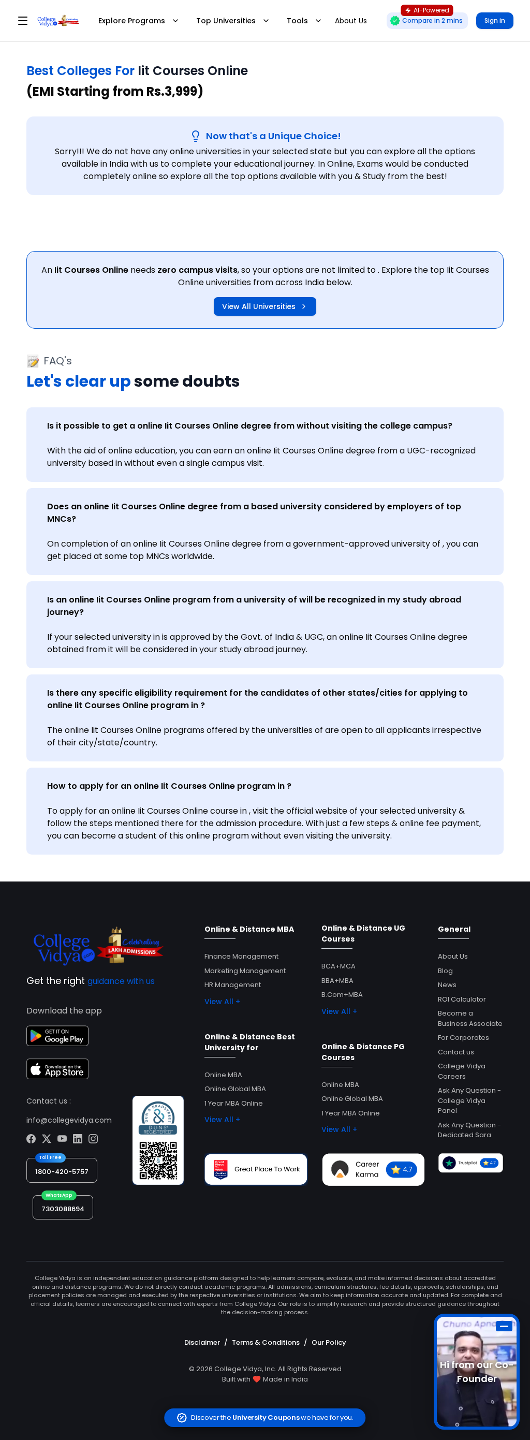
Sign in (494, 20)
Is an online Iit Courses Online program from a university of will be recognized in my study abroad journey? (254, 606)
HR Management (232, 985)
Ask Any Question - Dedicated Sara (469, 1130)
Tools (297, 21)
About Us (453, 956)
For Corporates (463, 1037)
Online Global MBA (235, 1089)
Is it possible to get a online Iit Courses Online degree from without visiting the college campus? (249, 426)
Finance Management (241, 956)
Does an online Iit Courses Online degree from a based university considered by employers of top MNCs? (254, 513)
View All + (222, 1001)
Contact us (456, 1052)
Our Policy (329, 1342)
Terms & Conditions (266, 1342)
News (447, 985)
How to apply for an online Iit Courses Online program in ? (169, 786)
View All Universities (259, 306)
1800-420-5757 (62, 1172)
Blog (445, 971)
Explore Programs (131, 21)
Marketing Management (245, 971)
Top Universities (226, 21)
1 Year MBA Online (233, 1103)
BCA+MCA (338, 966)
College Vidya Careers (461, 1071)
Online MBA (223, 1075)
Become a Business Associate (470, 1018)
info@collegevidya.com (69, 1120)
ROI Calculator (462, 999)
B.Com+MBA (342, 995)
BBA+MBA (337, 981)
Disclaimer (202, 1342)
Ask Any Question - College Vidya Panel (469, 1100)
